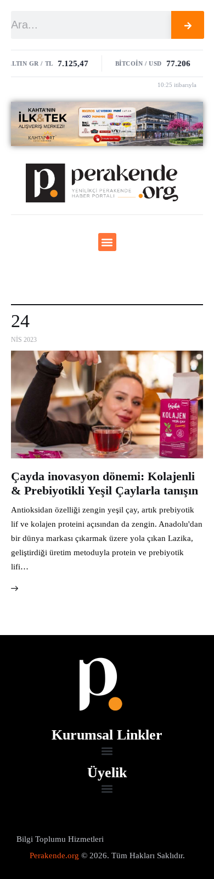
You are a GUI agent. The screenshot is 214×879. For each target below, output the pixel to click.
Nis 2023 (24, 340)
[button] (107, 242)
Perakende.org (54, 855)
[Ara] (187, 25)
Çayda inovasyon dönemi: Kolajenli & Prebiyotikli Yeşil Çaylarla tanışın (104, 483)
